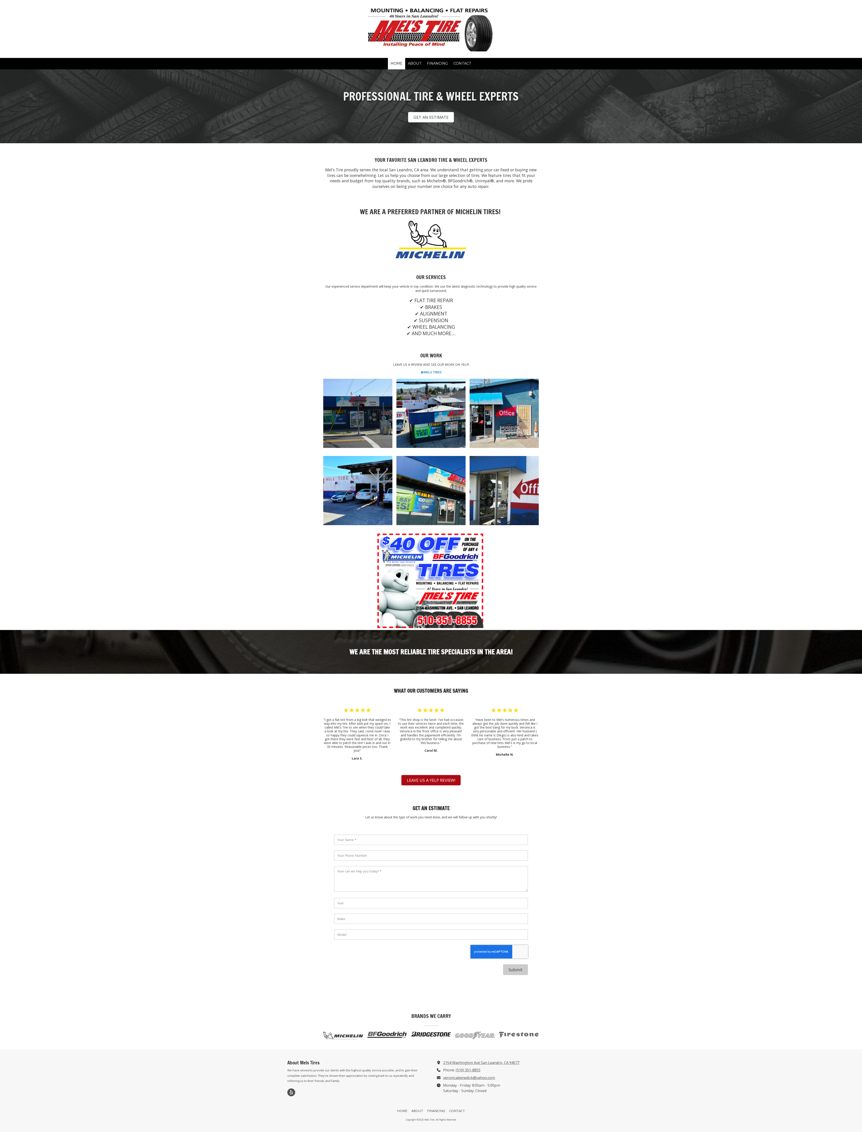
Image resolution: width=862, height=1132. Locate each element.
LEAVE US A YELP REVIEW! (431, 780)
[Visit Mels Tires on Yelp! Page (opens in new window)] (291, 1092)
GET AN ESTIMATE (431, 117)
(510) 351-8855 (468, 1070)
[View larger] (357, 413)
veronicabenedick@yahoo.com (469, 1077)
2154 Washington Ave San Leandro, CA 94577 (481, 1062)
